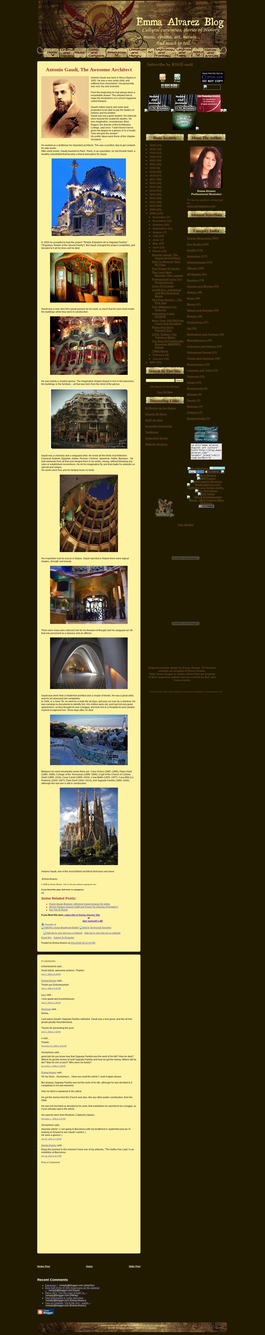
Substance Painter (199, 352)
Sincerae (46, 1009)
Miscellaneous (197, 340)
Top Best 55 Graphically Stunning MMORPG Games (168, 344)
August (158, 232)
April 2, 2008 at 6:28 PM (51, 974)
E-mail (187, 64)
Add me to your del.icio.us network (102, 933)
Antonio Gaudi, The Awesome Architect (89, 69)
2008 (153, 213)
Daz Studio (194, 244)
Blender (192, 394)
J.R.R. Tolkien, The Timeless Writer (164, 336)
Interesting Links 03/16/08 (163, 315)
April (156, 247)
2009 (153, 209)
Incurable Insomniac (158, 426)
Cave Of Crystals (163, 286)
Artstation (194, 256)
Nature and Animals (200, 310)
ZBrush (192, 268)
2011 (153, 202)
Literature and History (202, 346)
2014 (153, 190)
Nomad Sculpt (196, 418)
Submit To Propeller (64, 937)
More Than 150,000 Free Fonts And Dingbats (168, 322)
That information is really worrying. (64, 1298)
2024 (153, 152)
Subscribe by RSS (163, 64)
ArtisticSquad (196, 262)
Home (89, 1266)
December (160, 217)
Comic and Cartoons (201, 358)
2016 (153, 183)
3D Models (194, 274)
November (160, 220)
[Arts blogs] (206, 490)
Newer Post (43, 1266)
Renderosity (195, 388)
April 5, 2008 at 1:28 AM (51, 1003)
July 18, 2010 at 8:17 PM (51, 1156)
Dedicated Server (156, 438)
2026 (153, 145)
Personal (193, 376)
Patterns (193, 412)
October (158, 224)
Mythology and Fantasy (203, 334)
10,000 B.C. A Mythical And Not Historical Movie (166, 293)
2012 (153, 198)
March (157, 251)
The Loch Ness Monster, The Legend (167, 274)
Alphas (192, 292)
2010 (153, 205)
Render (192, 316)
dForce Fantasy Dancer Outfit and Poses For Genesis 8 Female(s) (83, 907)
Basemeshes (196, 364)
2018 (153, 175)
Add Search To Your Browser (164, 386)
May (156, 243)
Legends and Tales (200, 370)
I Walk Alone (160, 351)
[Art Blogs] (206, 478)
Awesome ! (51, 1285)
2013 (153, 194)
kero (43, 995)
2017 (153, 179)
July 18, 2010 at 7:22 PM (51, 1139)
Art (42, 893)
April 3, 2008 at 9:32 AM (51, 988)
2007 (153, 362)
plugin (191, 382)
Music (191, 304)
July (156, 235)
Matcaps (193, 406)
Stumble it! (50, 924)
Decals (192, 400)
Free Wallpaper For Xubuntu (164, 308)
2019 (153, 171)
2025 (153, 149)
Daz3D (191, 250)
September (160, 228)
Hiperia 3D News (156, 414)
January (158, 358)
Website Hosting (156, 444)
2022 (153, 160)
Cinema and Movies (200, 286)
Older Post (134, 1266)
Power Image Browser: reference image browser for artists (79, 904)
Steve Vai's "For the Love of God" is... (65, 1293)
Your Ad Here (165, 392)
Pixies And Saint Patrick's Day (162, 329)
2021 (153, 164)
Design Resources (199, 238)
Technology (195, 322)
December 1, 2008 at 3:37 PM (53, 1119)
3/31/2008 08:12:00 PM (83, 943)
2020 (153, 167)
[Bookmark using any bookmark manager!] (60, 927)
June (156, 239)
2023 (153, 156)
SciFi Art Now (154, 420)
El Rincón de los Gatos (160, 408)
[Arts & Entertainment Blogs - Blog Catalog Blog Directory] (206, 503)
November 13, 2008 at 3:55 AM (54, 1046)
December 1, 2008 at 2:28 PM (53, 1066)
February (159, 354)
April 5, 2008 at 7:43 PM (51, 1032)
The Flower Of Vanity (165, 268)
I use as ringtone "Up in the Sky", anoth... (67, 1303)
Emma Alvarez (48, 980)
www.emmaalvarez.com (201, 206)
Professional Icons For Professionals (167, 281)
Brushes (193, 280)
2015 (153, 186)
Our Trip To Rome (58, 909)
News (191, 298)
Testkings (151, 432)
